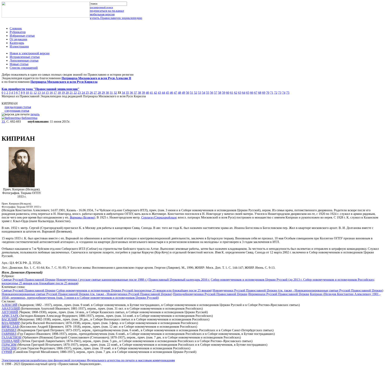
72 (275, 92)
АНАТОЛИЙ (11, 308)
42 (155, 92)
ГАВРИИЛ (9, 330)
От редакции (18, 39)
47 (175, 92)
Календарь (17, 43)
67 (255, 92)
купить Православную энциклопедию (116, 18)
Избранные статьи (22, 35)
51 (191, 92)
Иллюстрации (19, 46)
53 (199, 92)
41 (151, 92)
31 (111, 92)
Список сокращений (24, 67)
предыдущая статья (18, 107)
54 (203, 92)
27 (95, 92)
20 (67, 92)
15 (47, 92)
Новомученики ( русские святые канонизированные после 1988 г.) (102, 279)
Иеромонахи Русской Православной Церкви (278, 294)
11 (31, 92)
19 (63, 92)
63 (239, 92)
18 (59, 92)
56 (211, 92)
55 (207, 92)
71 (271, 92)
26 (91, 92)
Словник (16, 28)
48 (179, 92)
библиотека (29, 118)
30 (107, 92)
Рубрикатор (18, 32)
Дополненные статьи (24, 60)
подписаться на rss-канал (107, 10)
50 (187, 92)
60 (227, 92)
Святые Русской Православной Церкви (29, 279)
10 (27, 92)
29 (103, 92)
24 (83, 92)
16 (51, 92)
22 (75, 92)
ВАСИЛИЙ (9, 319)
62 (235, 92)
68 (259, 92)
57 (215, 92)
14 (43, 92)
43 (159, 92)
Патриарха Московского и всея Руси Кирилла (63, 81)
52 (195, 92)
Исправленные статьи (25, 57)
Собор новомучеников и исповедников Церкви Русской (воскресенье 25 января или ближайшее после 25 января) (134, 290)
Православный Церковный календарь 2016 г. (179, 279)
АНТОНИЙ (10, 312)
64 (243, 92)
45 (167, 92)
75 (287, 92)
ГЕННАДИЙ (11, 341)
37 (135, 92)
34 (123, 92)
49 (183, 92)
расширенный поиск (101, 7)
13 (39, 92)
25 (87, 92)
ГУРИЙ (7, 352)
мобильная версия (102, 14)
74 (283, 92)
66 (251, 92)
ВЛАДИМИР (11, 323)
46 (171, 92)
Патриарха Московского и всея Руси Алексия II (96, 78)
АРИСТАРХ (10, 315)
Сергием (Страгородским (158, 217)
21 (71, 92)
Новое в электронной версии (30, 53)
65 (247, 92)
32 (115, 92)
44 (163, 92)
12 (35, 92)
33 (3, 121)
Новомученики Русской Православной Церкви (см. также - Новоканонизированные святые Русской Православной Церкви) (298, 290)
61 (231, 92)
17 (55, 92)
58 (219, 92)
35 (127, 92)
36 (131, 92)
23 (79, 92)
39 (143, 92)
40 (147, 92)
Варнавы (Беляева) (82, 217)
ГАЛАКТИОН (11, 337)
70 (267, 92)
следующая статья (17, 110)
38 (139, 92)
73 (279, 92)
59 (223, 92)
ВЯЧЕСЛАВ (10, 326)
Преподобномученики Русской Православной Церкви (210, 294)
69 (263, 92)
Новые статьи (19, 64)
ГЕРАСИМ (9, 344)
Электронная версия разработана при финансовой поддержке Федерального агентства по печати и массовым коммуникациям (88, 360)
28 (99, 92)
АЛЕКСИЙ (9, 305)
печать (35, 114)
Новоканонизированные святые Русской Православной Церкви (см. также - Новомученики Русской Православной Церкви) (87, 294)
